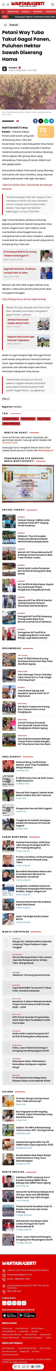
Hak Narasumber (10, 1354)
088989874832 (10, 442)
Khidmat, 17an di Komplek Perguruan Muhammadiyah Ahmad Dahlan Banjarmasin (33, 539)
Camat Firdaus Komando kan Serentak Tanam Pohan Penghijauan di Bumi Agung (33, 725)
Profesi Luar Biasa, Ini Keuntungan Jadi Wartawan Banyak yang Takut (34, 859)
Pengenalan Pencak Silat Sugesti (34, 808)
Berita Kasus (37, 1328)
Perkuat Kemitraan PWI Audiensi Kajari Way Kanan (33, 903)
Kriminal (38, 11)
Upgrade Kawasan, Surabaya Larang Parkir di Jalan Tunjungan (20, 271)
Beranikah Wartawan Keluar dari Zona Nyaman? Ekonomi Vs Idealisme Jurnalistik (34, 874)
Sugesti (26, 11)
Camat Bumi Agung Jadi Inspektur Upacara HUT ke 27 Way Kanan (33, 693)
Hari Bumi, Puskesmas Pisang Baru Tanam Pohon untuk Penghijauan (33, 709)
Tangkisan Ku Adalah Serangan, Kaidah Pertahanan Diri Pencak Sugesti (33, 823)
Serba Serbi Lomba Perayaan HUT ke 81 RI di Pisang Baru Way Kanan (34, 571)
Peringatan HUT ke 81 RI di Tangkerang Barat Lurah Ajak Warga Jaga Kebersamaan (34, 635)
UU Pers (35, 1351)
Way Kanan (28, 418)
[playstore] (27, 1317)
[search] (3, 4)
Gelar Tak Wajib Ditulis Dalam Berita (32, 918)
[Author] (4, 69)
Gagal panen (11, 418)
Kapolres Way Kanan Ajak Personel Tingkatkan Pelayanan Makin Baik (20, 338)
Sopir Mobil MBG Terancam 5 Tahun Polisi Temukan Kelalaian (31, 989)
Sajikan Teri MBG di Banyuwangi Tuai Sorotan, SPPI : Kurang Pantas (35, 1129)
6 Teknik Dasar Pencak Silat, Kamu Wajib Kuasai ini (34, 779)
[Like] (15, 1366)
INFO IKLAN (45, 1348)
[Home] (3, 12)
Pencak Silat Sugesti (32, 1337)
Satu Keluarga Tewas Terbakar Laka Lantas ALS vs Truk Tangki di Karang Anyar (35, 677)
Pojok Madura (9, 1331)
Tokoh (48, 1337)
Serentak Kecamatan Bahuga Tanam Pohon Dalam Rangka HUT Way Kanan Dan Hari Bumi (34, 741)
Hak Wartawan (9, 1351)
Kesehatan (45, 1334)
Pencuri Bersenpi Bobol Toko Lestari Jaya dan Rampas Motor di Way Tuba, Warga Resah (32, 960)
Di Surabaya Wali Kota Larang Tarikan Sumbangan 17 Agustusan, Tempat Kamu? (20, 253)
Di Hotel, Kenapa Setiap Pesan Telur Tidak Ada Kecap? (32, 1100)
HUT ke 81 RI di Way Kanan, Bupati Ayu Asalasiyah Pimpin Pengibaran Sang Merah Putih (36, 587)
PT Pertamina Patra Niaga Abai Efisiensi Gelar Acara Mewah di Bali (31, 1079)
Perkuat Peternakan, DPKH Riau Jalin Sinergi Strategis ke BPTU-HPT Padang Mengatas (33, 845)
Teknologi (7, 1328)
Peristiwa (13, 11)
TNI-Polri (22, 655)
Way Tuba (43, 418)
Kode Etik (24, 1351)
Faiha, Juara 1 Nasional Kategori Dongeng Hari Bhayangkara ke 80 (30, 1049)
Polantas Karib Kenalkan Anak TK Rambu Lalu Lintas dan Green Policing (34, 1209)
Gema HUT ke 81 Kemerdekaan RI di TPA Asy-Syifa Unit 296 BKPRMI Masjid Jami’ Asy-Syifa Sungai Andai (35, 1196)
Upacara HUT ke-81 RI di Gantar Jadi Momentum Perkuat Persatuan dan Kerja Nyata (35, 603)
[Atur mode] (7, 4)
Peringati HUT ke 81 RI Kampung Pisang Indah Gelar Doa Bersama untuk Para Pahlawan (35, 619)
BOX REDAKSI (8, 1348)
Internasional (21, 1328)
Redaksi (13, 67)
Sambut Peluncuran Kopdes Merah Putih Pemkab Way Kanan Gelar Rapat (21, 321)
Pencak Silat (31, 1334)
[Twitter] (40, 121)
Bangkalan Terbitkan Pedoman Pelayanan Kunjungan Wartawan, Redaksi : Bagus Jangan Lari (34, 888)
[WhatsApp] (46, 121)
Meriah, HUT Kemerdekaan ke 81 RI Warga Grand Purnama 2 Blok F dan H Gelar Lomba (35, 555)
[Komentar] (24, 1366)
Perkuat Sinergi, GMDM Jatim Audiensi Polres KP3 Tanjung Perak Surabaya (34, 523)
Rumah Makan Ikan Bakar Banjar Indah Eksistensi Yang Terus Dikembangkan (33, 1158)
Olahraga (23, 1331)
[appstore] (10, 1317)
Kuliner (35, 1331)
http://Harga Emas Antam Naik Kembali (24, 299)
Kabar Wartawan (10, 1337)
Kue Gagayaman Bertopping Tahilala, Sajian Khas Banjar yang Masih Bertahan (34, 1114)
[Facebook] (35, 121)
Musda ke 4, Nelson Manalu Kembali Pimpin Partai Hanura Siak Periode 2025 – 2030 (31, 1004)
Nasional (22, 703)
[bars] (51, 5)
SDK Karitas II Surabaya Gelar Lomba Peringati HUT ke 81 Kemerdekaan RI (32, 1223)
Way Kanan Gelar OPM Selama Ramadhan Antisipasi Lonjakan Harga (29, 1064)
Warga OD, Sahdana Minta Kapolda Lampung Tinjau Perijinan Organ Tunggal (32, 944)
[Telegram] (51, 121)
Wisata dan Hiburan (12, 1334)
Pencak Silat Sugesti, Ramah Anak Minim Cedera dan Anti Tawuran (34, 794)
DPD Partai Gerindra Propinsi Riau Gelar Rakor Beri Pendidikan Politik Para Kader (31, 1020)
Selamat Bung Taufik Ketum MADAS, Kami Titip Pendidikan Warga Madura (32, 765)
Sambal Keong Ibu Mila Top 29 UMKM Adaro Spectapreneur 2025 (34, 1143)
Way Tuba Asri (11, 423)
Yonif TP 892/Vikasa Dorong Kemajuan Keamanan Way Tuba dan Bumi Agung (35, 661)
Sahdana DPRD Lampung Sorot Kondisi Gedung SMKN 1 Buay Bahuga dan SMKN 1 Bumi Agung (33, 1180)
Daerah (14, 24)
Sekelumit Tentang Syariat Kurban (31, 975)
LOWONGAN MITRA (27, 1348)
